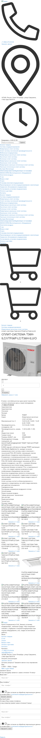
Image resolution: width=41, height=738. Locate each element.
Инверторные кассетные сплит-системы (14, 329)
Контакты (4, 646)
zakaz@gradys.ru (7, 652)
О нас (3, 638)
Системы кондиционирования (11, 327)
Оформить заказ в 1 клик (9, 395)
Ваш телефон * (5, 682)
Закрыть (2, 737)
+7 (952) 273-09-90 (7, 42)
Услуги (3, 640)
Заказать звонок (6, 44)
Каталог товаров (6, 325)
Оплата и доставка (7, 644)
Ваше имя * (3, 674)
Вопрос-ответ (5, 642)
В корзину (5, 392)
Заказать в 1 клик (14, 522)
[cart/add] (19, 519)
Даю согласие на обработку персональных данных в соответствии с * (20, 693)
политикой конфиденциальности (21, 694)
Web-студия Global (7, 668)
